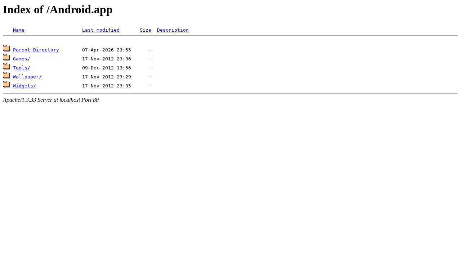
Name (18, 30)
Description (173, 30)
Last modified (101, 30)
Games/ (21, 59)
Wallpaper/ (27, 76)
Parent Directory (36, 50)
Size (145, 30)
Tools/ (21, 68)
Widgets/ (24, 85)
